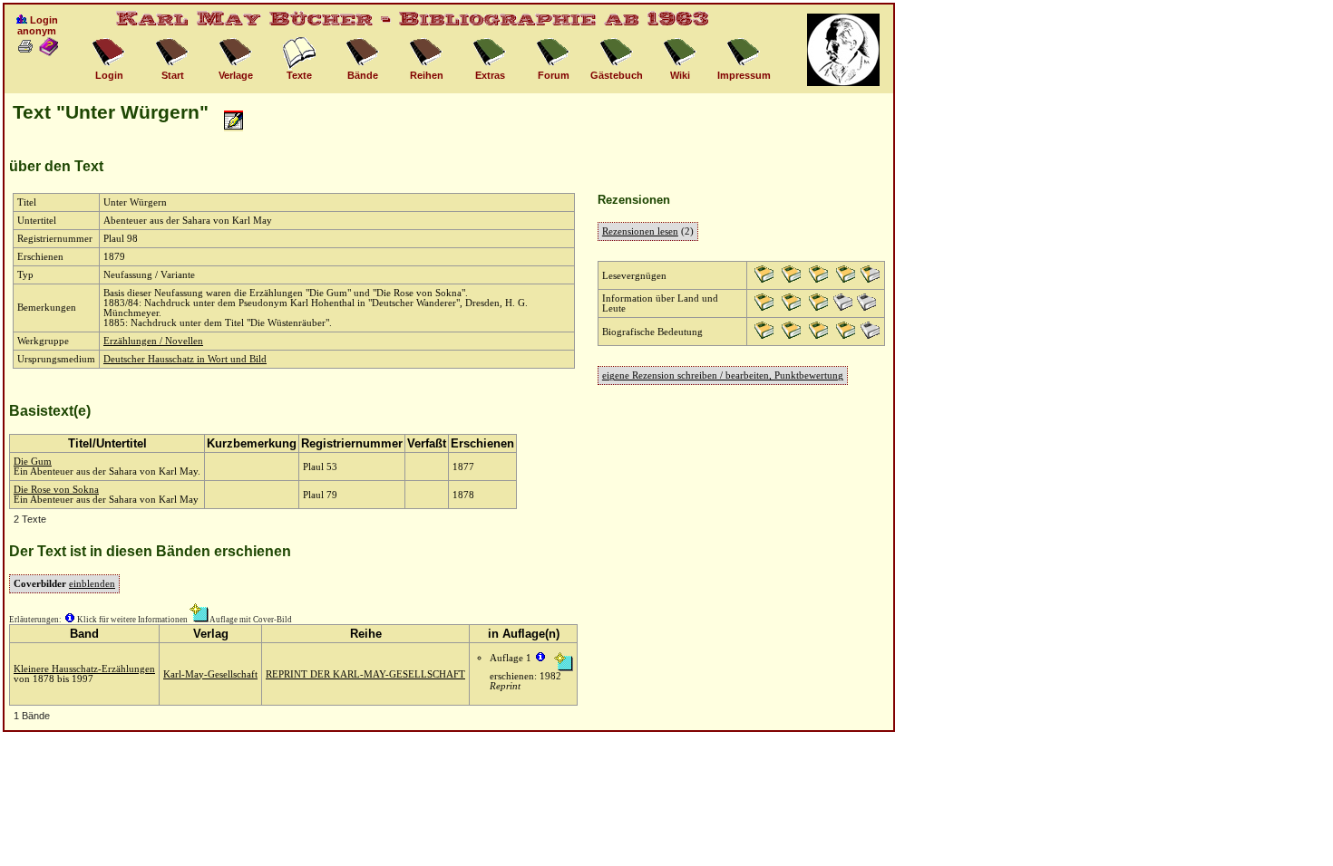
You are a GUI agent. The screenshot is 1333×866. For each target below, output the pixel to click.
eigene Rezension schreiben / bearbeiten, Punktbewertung (722, 375)
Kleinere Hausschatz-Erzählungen (84, 669)
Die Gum (33, 462)
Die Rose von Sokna (56, 490)
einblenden (92, 584)
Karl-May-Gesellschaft (210, 674)
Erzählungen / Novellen (153, 341)
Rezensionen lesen (640, 231)
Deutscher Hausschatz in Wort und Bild (185, 359)
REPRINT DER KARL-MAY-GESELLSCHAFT (365, 674)
